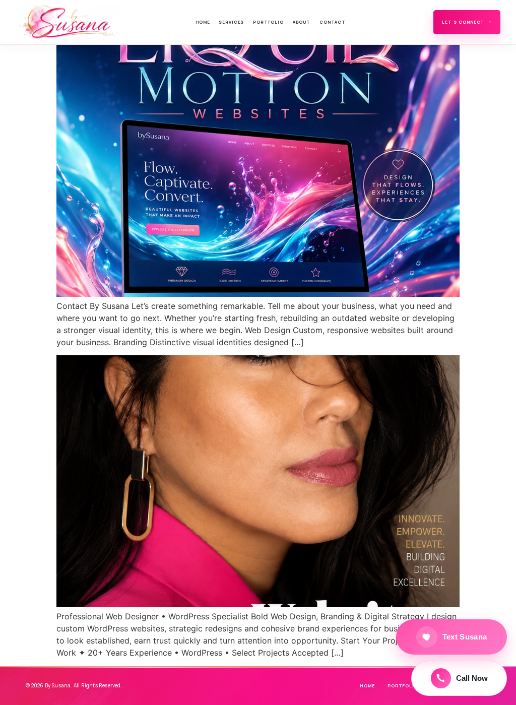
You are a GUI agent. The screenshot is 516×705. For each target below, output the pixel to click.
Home (203, 22)
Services (231, 22)
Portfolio (268, 22)
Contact (332, 22)
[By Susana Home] (70, 22)
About (301, 22)
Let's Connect (467, 22)
